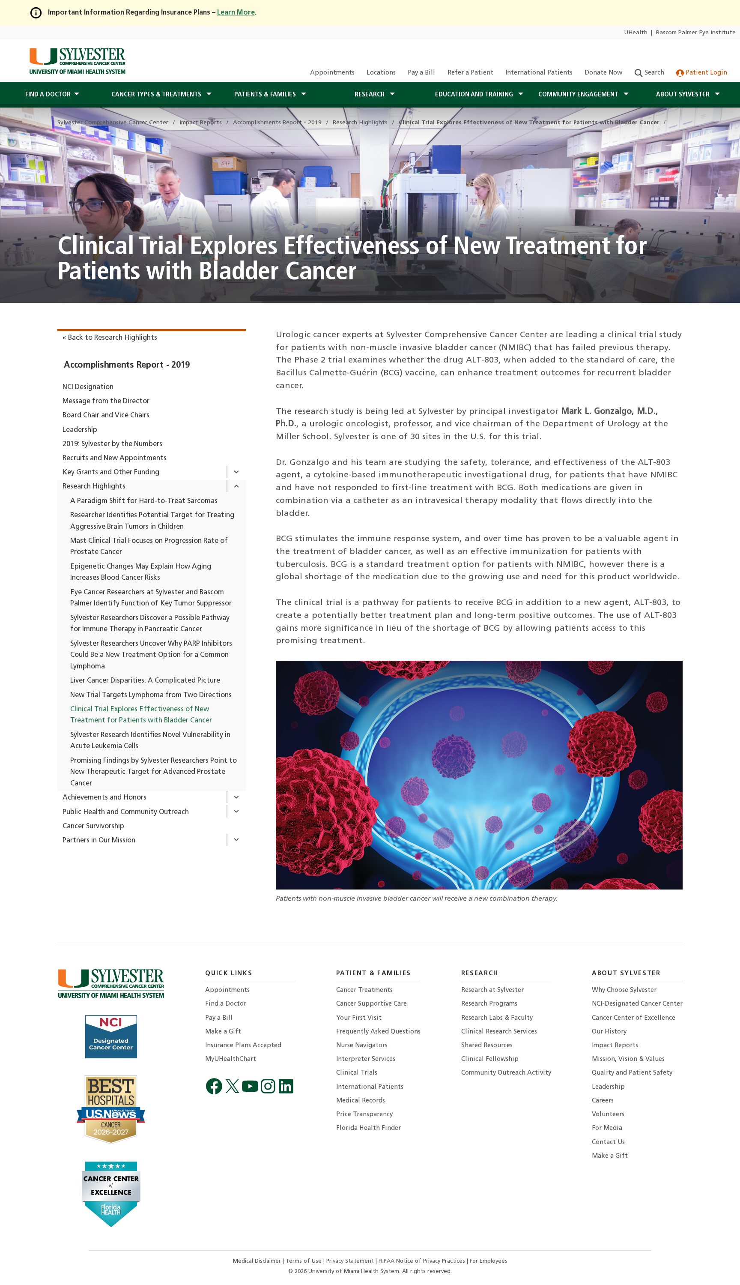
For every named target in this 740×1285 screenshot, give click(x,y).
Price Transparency (364, 1114)
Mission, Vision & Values (628, 1059)
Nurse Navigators (362, 1045)
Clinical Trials (356, 1073)
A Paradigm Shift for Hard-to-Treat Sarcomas (144, 501)
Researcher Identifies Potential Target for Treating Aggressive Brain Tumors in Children (152, 521)
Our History (609, 1032)
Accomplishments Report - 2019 (127, 365)
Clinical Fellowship (490, 1059)
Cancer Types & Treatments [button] (157, 94)
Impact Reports (615, 1045)
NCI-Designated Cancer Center (637, 1004)
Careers (603, 1101)
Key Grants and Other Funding (111, 472)
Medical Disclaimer (258, 1261)
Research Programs (489, 1004)
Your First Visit (359, 1018)
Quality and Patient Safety (632, 1073)
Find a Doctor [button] (48, 94)
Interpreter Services (365, 1059)
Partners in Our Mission (99, 840)
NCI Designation (88, 387)
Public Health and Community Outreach (126, 812)
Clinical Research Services (499, 1032)
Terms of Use (304, 1261)
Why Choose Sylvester (624, 990)
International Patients (539, 73)
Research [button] (370, 94)
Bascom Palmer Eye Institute (696, 33)
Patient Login (705, 73)
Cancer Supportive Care (371, 1004)
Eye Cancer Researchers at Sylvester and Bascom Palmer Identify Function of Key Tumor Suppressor (151, 598)
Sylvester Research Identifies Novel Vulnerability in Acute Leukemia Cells (150, 741)
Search (653, 73)
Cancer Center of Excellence (633, 1018)
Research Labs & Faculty (497, 1018)
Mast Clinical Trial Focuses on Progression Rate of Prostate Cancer (149, 547)
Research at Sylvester (492, 990)
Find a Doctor (225, 1004)
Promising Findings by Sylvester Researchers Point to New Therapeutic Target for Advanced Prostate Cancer (153, 773)
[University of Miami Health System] (77, 61)
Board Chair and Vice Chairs (106, 415)
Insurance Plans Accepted (243, 1045)
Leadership (80, 430)
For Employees (488, 1261)
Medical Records (360, 1101)
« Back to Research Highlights (110, 338)
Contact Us (608, 1142)
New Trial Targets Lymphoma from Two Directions (151, 695)
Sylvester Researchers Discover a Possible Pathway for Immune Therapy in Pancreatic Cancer (150, 624)
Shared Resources (487, 1045)
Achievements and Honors (104, 797)
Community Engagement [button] (579, 94)
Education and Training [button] (475, 94)
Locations (381, 73)
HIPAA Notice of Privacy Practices (423, 1261)
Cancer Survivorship (93, 826)
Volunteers (608, 1114)
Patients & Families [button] (266, 94)
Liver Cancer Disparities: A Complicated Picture (145, 680)
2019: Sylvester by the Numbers (112, 444)
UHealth (636, 33)
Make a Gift (223, 1032)
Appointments (332, 73)
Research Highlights (94, 486)
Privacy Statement (351, 1261)
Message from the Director (106, 401)
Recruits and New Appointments (115, 458)
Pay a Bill (421, 73)
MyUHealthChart (230, 1059)
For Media (607, 1128)
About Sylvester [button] (683, 94)
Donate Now (603, 73)
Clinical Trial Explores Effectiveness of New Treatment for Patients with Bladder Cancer (141, 715)
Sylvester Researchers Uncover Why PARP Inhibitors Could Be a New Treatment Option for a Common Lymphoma (151, 656)
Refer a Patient (470, 73)
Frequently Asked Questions (378, 1032)
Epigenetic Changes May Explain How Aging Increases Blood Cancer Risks (140, 572)
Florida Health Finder (368, 1128)
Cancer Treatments (364, 990)
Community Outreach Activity (506, 1073)
